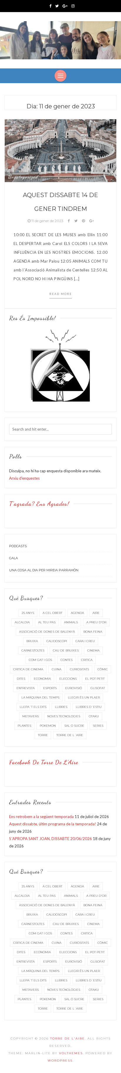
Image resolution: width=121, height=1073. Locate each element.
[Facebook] (50, 6)
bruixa (32, 641)
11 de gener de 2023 (47, 221)
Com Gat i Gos (40, 660)
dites (21, 679)
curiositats (79, 669)
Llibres (61, 707)
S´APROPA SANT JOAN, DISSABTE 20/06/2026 (50, 838)
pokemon (48, 726)
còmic (103, 669)
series (98, 726)
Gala (13, 558)
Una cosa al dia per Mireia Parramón (43, 570)
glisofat (97, 688)
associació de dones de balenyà (47, 632)
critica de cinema (28, 669)
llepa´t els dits (33, 707)
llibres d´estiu (89, 707)
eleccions (68, 679)
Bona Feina (92, 632)
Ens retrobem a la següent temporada (41, 816)
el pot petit (95, 679)
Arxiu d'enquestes (24, 478)
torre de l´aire (69, 735)
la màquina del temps (40, 697)
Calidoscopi (56, 641)
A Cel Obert (52, 613)
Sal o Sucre (74, 726)
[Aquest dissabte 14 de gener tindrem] (60, 150)
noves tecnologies (63, 716)
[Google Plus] (65, 6)
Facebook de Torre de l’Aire (43, 762)
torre (43, 735)
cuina (56, 669)
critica (87, 660)
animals (71, 622)
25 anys (28, 613)
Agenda (77, 613)
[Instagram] (73, 6)
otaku (94, 716)
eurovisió (73, 688)
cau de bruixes (66, 650)
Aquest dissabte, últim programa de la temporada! (52, 824)
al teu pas (47, 622)
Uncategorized (23, 176)
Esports (50, 688)
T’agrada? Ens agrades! (39, 503)
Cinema (93, 650)
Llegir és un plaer (84, 697)
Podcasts (18, 546)
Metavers (30, 716)
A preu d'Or (96, 622)
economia (42, 679)
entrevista (25, 688)
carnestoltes (32, 650)
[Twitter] (57, 6)
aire (96, 613)
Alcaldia (22, 622)
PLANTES (24, 726)
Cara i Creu (85, 641)
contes (66, 660)
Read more (60, 293)
